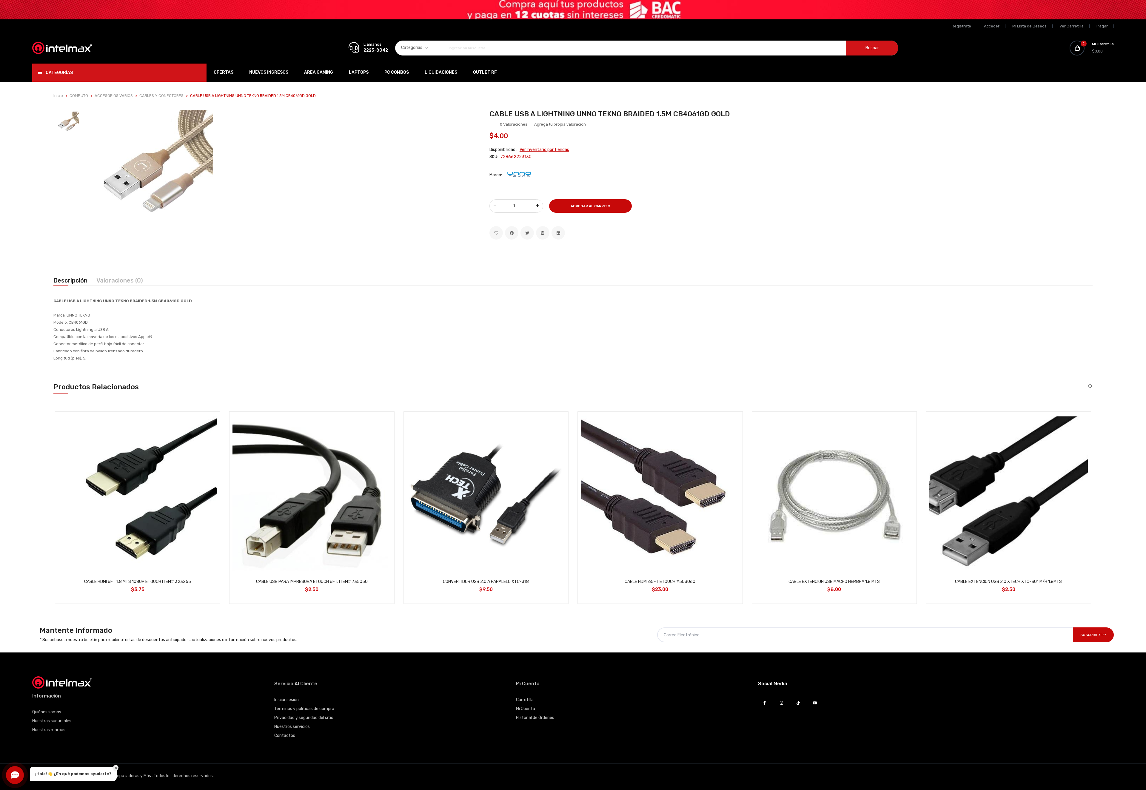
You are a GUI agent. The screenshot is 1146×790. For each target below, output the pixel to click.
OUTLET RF (485, 72)
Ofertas (223, 72)
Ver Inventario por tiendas (544, 149)
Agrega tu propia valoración (560, 124)
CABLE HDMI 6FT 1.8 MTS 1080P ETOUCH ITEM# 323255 (137, 581)
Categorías (59, 72)
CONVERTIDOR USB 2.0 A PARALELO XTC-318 (486, 581)
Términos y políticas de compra (304, 708)
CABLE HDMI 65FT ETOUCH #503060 (660, 581)
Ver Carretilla (1071, 26)
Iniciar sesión (286, 699)
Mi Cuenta (525, 708)
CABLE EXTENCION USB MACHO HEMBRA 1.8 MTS (834, 581)
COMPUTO (79, 95)
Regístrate (961, 26)
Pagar (1102, 26)
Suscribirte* (1093, 635)
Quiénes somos (46, 712)
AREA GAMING (318, 72)
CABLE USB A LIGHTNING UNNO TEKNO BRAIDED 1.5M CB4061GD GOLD (609, 114)
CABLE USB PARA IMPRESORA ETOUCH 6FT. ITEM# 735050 (312, 581)
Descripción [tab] (70, 280)
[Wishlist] (496, 233)
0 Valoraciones (513, 124)
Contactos (284, 735)
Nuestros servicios (292, 726)
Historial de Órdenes (535, 717)
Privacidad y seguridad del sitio (303, 717)
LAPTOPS (359, 72)
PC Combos (396, 72)
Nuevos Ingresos (268, 72)
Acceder (991, 26)
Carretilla (525, 699)
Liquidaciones (441, 72)
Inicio (58, 95)
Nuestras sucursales (51, 720)
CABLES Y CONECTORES (161, 95)
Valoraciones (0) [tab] (119, 280)
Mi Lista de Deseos (1029, 26)
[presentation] (1088, 386)
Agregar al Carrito (590, 206)
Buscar (872, 47)
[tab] (66, 124)
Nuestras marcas (48, 729)
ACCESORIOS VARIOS (114, 95)
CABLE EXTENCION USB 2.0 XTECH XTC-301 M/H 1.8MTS (1008, 581)
